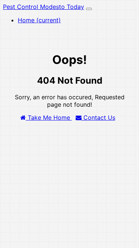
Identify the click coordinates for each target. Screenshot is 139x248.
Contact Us (98, 117)
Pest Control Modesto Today (43, 6)
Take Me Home (49, 117)
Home (39, 20)
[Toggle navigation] (89, 9)
